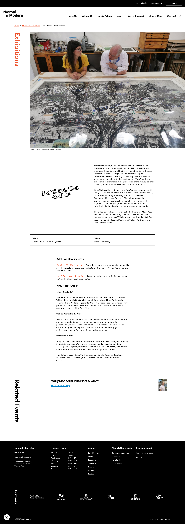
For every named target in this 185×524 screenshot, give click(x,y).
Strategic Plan (93, 463)
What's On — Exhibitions (31, 26)
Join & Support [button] (136, 16)
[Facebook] (141, 457)
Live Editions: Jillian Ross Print (69, 276)
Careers (91, 470)
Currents (115, 456)
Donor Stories (117, 463)
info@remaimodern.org (22, 457)
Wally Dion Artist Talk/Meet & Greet (75, 381)
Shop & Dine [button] (155, 16)
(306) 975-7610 (19, 453)
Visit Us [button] (73, 16)
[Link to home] (13, 14)
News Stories (116, 460)
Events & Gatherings (60, 386)
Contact (171, 16)
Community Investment (120, 453)
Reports (91, 467)
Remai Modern (93, 453)
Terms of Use (153, 519)
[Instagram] (137, 457)
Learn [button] (120, 16)
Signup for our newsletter (145, 453)
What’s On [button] (87, 16)
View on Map (19, 466)
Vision (90, 456)
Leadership (92, 460)
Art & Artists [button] (105, 16)
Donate (174, 3)
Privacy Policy (165, 519)
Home (16, 26)
